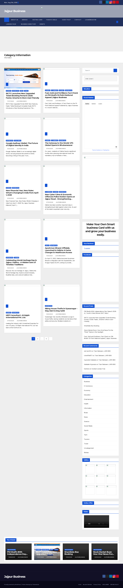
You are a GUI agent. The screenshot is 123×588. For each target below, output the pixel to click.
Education (87, 395)
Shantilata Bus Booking (91, 326)
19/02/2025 (49, 314)
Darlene (86, 369)
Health (47, 245)
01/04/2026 (49, 148)
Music (86, 412)
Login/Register (91, 20)
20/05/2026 (98, 557)
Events (42, 24)
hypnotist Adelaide (90, 360)
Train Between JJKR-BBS (102, 351)
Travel (26, 90)
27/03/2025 (10, 320)
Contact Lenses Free (98, 369)
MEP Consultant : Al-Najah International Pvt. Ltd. (18, 316)
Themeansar (35, 584)
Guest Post (66, 20)
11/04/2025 (49, 255)
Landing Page (11, 24)
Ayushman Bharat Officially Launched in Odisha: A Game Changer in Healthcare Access (58, 250)
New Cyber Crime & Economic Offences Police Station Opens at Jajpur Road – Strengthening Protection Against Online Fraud (60, 197)
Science (86, 421)
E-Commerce (54, 90)
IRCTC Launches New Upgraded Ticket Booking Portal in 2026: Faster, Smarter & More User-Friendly (22, 95)
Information (15, 90)
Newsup (28, 584)
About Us (14, 20)
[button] (114, 22)
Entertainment (88, 399)
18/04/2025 (10, 268)
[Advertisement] (61, 39)
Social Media (17, 140)
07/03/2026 (49, 202)
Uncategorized (89, 448)
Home (79, 584)
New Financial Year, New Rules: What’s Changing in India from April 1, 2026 (22, 192)
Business (8, 90)
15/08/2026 (11, 557)
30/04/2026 (10, 148)
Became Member (87, 584)
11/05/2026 (49, 100)
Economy (61, 90)
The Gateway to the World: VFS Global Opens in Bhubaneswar (59, 144)
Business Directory (28, 24)
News (21, 90)
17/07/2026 (10, 101)
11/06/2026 (69, 557)
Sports (86, 430)
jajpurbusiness (21, 101)
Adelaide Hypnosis (90, 364)
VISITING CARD (37, 20)
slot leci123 (87, 351)
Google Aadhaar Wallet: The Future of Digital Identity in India (22, 144)
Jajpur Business (14, 11)
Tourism (16, 257)
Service (25, 20)
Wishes (86, 452)
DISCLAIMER (105, 584)
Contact (77, 20)
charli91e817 (88, 355)
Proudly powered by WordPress (12, 584)
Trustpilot (87, 248)
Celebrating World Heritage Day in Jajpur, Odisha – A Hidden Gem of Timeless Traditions (21, 262)
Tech (85, 435)
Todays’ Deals (51, 20)
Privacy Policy (97, 584)
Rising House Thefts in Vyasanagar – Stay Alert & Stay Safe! (61, 309)
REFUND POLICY (114, 584)
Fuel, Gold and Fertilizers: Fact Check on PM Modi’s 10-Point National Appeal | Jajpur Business (61, 95)
